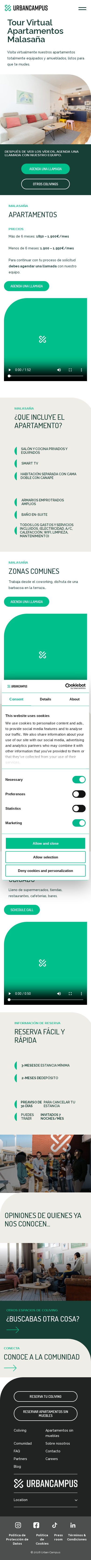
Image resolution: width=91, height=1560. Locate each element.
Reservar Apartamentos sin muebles (45, 1413)
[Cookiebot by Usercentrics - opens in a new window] (65, 686)
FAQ (17, 1451)
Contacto (53, 1451)
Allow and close (46, 843)
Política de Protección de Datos (17, 1539)
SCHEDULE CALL (21, 910)
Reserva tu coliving (45, 1396)
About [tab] (75, 699)
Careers (52, 1459)
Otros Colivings (45, 184)
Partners (20, 1459)
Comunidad (23, 1443)
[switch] (79, 794)
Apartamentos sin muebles (59, 1433)
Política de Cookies (42, 1539)
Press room (58, 1537)
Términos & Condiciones (77, 1537)
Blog (17, 1466)
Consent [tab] (16, 699)
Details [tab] (45, 699)
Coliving (20, 1430)
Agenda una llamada (45, 169)
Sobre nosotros (58, 1443)
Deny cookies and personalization (45, 871)
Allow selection (45, 857)
